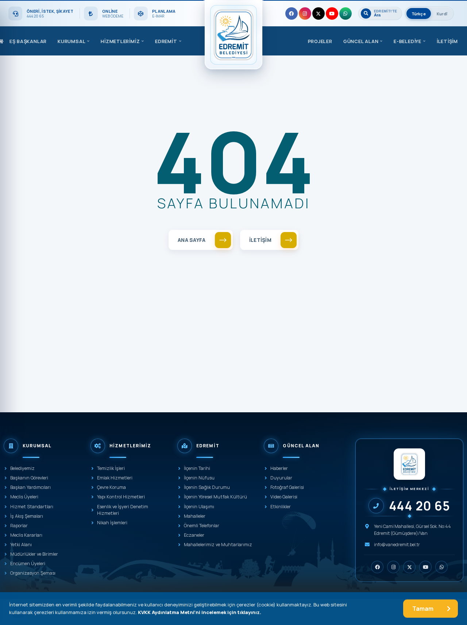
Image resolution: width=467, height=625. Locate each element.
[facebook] (291, 13)
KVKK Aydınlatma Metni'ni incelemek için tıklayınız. (199, 612)
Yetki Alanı (21, 544)
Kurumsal (71, 41)
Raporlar (19, 525)
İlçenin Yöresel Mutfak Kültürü (215, 497)
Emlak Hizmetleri (114, 478)
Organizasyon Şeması (32, 573)
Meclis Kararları (26, 535)
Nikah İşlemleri (112, 523)
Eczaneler (194, 535)
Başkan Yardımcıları (30, 487)
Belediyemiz (22, 468)
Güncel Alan (361, 41)
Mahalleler (194, 516)
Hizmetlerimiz (120, 41)
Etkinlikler (280, 507)
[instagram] (305, 13)
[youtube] (332, 13)
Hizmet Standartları (31, 507)
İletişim (447, 41)
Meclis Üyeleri (24, 497)
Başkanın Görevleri (29, 478)
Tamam (422, 609)
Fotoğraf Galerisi (287, 487)
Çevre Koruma (111, 487)
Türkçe (419, 13)
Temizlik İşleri (111, 468)
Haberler (279, 468)
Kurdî (442, 13)
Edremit (166, 41)
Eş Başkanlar (28, 41)
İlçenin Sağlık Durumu (207, 487)
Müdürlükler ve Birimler (34, 554)
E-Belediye (407, 41)
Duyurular (281, 478)
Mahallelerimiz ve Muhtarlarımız (218, 544)
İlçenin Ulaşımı (199, 507)
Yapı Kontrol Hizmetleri (121, 497)
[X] (318, 13)
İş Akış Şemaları (26, 516)
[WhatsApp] (345, 13)
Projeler (320, 41)
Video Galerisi (283, 497)
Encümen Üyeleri (27, 563)
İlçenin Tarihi (197, 468)
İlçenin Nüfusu (199, 478)
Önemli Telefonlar (201, 525)
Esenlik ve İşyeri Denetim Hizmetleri (122, 510)
